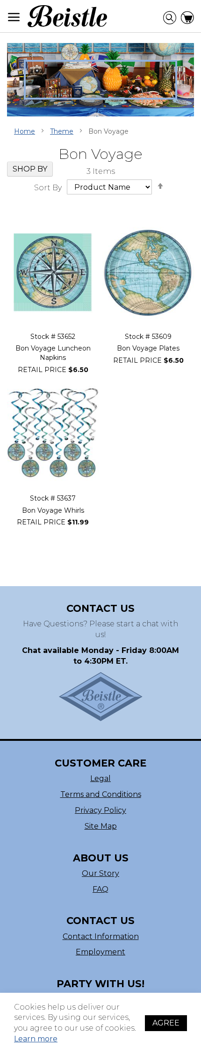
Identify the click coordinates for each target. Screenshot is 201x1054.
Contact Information (101, 936)
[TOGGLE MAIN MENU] (14, 17)
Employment (100, 951)
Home (24, 131)
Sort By (48, 187)
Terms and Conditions (100, 794)
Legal (100, 778)
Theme (61, 131)
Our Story (100, 873)
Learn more (35, 1038)
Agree (165, 1022)
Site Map (101, 826)
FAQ (100, 889)
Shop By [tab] (30, 169)
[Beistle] (67, 16)
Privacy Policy (100, 810)
